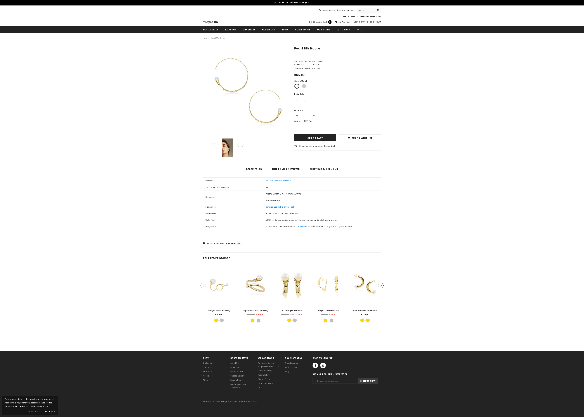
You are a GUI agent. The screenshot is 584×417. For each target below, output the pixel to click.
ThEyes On (210, 22)
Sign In (357, 22)
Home (206, 38)
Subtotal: (298, 121)
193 (300, 146)
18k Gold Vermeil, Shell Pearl (278, 180)
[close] (379, 2)
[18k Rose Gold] (368, 320)
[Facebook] (315, 365)
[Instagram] (323, 365)
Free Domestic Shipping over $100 (292, 2)
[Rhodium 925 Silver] (258, 320)
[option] (246, 90)
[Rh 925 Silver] (222, 320)
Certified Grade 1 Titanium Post (280, 207)
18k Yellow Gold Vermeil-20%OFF (308, 61)
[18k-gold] (297, 101)
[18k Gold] (216, 320)
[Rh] (304, 101)
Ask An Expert (234, 243)
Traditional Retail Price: (305, 68)
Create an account (372, 22)
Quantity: (298, 110)
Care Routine (302, 226)
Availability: (299, 64)
